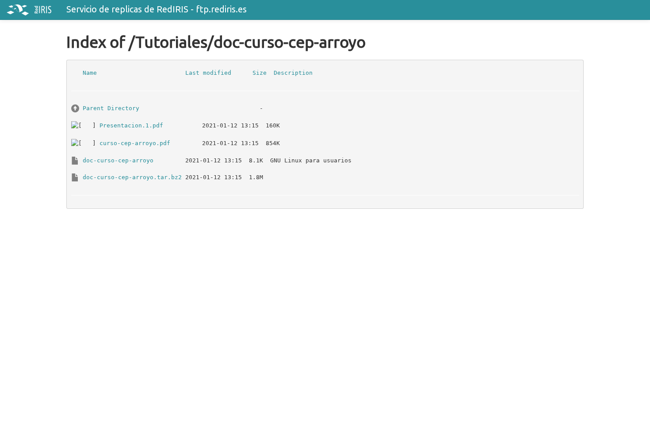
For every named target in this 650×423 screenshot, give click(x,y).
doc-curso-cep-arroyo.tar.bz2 (132, 176)
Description (293, 72)
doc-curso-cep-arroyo (118, 160)
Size (259, 72)
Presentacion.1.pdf (131, 125)
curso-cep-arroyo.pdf (134, 142)
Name (90, 72)
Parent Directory (111, 107)
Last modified (208, 72)
